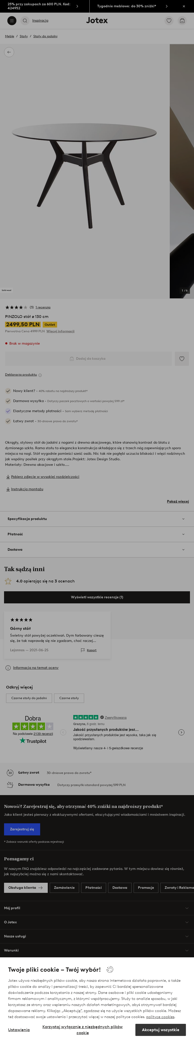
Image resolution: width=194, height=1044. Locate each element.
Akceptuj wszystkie (160, 1029)
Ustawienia (19, 1029)
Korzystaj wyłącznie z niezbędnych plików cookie (82, 1029)
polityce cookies (160, 1017)
